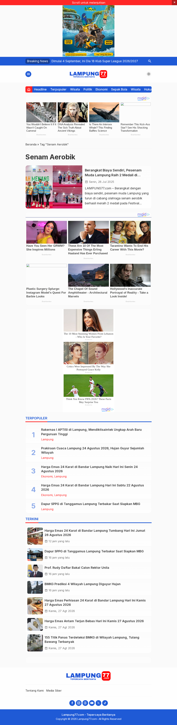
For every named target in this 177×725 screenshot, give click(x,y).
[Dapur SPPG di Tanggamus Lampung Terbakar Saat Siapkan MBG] (35, 554)
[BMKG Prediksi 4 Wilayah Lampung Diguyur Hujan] (35, 587)
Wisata (75, 89)
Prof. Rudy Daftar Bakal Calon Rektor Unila (77, 567)
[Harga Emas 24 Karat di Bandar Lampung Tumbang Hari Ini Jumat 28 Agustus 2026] (35, 536)
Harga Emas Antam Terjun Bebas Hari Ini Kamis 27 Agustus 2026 (94, 621)
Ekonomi (102, 89)
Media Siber (54, 690)
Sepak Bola (119, 89)
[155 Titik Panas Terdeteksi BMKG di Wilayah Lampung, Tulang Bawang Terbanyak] (35, 642)
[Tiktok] (105, 703)
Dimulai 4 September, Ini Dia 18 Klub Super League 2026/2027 (95, 61)
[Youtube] (92, 703)
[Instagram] (79, 703)
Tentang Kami (34, 690)
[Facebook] (72, 703)
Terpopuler (58, 89)
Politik (87, 89)
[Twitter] (98, 703)
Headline (40, 89)
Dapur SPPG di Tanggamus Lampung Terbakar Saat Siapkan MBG (90, 504)
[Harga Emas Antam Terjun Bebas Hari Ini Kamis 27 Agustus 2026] (35, 624)
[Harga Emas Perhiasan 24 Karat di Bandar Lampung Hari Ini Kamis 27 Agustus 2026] (35, 605)
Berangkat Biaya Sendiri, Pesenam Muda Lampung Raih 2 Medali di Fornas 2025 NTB (113, 175)
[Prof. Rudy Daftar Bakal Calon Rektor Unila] (35, 571)
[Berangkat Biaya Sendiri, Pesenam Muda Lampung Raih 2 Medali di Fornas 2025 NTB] (54, 186)
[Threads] (85, 703)
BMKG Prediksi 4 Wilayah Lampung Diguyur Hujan (83, 584)
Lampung (47, 439)
